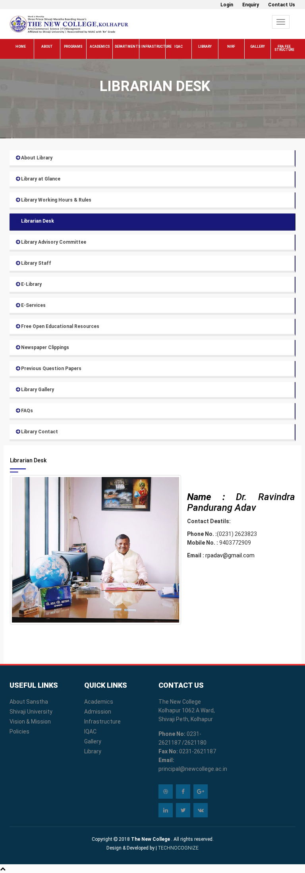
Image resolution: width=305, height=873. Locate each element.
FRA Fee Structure (284, 48)
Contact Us (281, 5)
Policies (19, 731)
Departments (127, 46)
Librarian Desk (37, 221)
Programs (73, 46)
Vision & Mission (30, 721)
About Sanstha (29, 701)
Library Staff (35, 263)
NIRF (231, 46)
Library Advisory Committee (53, 242)
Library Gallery (37, 389)
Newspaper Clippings (44, 347)
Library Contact (39, 432)
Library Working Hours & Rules (55, 200)
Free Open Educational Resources (59, 326)
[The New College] (69, 24)
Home (20, 46)
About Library (36, 158)
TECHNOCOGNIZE (178, 848)
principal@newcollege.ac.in (192, 769)
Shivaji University (31, 711)
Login (226, 5)
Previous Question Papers (50, 368)
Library (205, 46)
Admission (97, 711)
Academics (100, 46)
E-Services (33, 305)
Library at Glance (40, 179)
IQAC (178, 46)
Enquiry (250, 5)
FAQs (26, 410)
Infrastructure (153, 46)
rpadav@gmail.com (230, 555)
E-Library (31, 284)
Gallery (257, 46)
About (47, 46)
